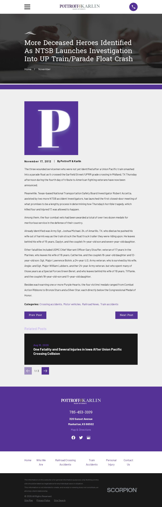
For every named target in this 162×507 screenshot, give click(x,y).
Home (27, 460)
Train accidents (109, 304)
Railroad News (90, 304)
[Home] (80, 7)
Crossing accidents (51, 304)
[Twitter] (81, 438)
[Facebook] (73, 438)
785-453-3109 (80, 412)
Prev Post (35, 315)
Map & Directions (81, 429)
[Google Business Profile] (88, 438)
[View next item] (45, 371)
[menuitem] (28, 500)
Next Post (126, 315)
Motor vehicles (72, 304)
